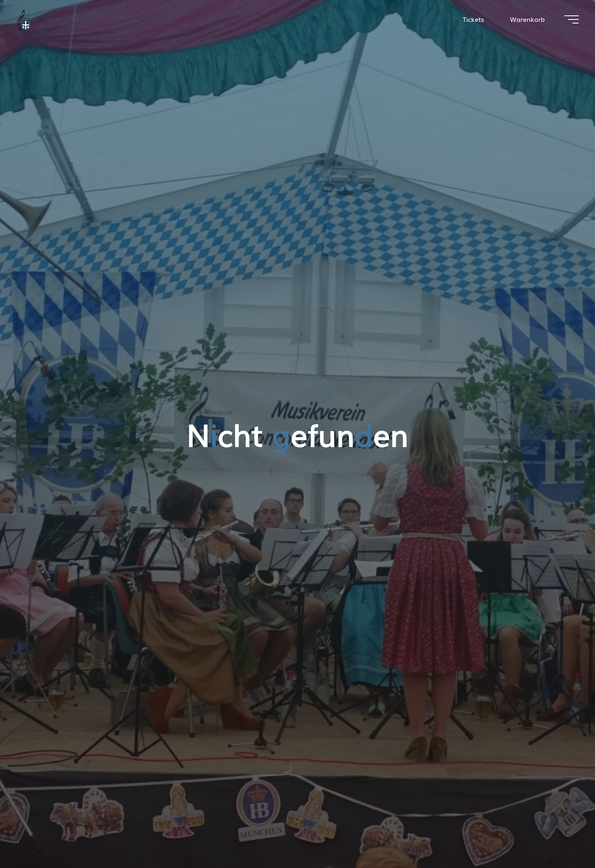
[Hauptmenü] (571, 19)
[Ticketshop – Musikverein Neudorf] (25, 19)
